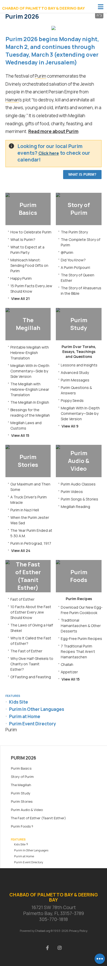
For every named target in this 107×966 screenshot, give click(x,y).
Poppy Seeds (72, 400)
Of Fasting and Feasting (30, 676)
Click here (48, 153)
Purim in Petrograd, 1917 (30, 543)
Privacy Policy (78, 931)
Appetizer (69, 671)
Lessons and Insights (79, 365)
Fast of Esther (22, 599)
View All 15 (20, 435)
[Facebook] (47, 947)
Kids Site (18, 702)
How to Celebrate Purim (30, 232)
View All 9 (70, 426)
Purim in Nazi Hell (24, 509)
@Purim (67, 252)
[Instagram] (60, 947)
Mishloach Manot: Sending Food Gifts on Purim (29, 265)
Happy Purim (21, 278)
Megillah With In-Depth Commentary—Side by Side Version (29, 371)
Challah (67, 664)
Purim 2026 (23, 758)
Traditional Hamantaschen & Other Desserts (81, 625)
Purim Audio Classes (78, 484)
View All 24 (20, 550)
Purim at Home (24, 716)
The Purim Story (74, 232)
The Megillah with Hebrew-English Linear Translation (29, 389)
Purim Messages (75, 380)
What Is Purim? (82, 174)
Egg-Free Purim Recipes (81, 638)
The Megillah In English (29, 402)
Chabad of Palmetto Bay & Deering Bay (43, 8)
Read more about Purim (53, 131)
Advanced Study (75, 372)
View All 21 (20, 298)
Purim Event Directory (32, 724)
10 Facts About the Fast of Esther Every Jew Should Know (30, 612)
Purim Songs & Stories (79, 499)
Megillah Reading (75, 506)
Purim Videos (72, 491)
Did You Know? (73, 259)
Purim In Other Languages (36, 709)
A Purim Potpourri (75, 267)
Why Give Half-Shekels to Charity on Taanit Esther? (31, 664)
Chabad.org (42, 931)
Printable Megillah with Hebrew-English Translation (29, 352)
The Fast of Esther (26, 650)
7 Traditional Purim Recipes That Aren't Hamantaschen (78, 651)
